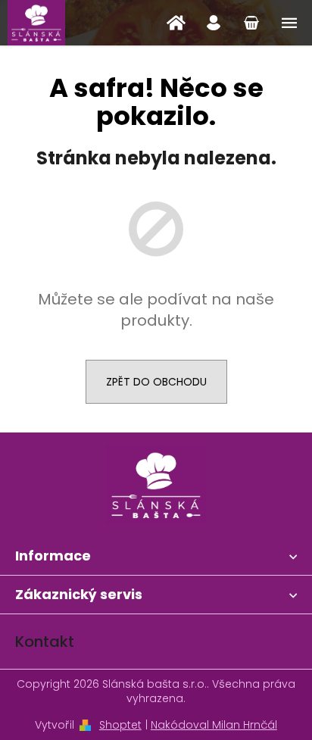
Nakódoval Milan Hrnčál (214, 725)
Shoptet (120, 725)
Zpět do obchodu (156, 381)
